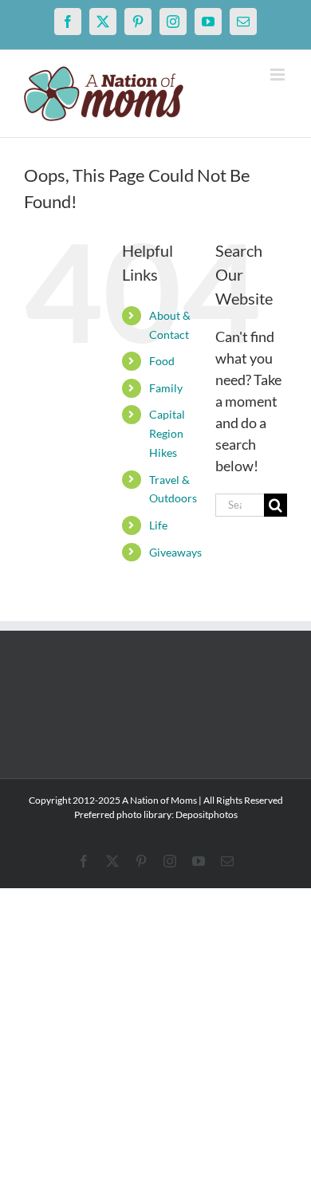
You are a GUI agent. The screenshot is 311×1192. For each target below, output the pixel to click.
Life (158, 525)
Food (162, 361)
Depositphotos (206, 814)
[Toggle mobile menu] (278, 74)
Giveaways (175, 552)
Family (166, 388)
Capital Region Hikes (167, 433)
